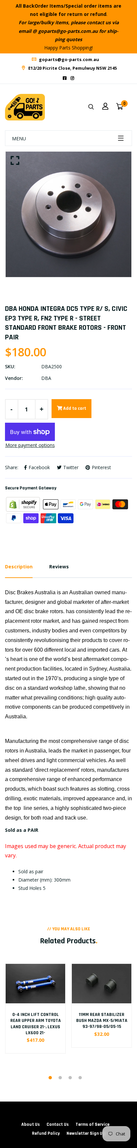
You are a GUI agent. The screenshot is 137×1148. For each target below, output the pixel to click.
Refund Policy (46, 1133)
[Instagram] (72, 78)
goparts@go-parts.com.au (68, 59)
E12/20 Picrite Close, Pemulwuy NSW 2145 (72, 68)
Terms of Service (92, 1124)
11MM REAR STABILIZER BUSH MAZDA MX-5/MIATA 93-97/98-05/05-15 (101, 1021)
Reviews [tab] (59, 566)
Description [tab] (19, 566)
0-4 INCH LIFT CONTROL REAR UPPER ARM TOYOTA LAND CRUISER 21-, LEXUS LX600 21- (35, 1024)
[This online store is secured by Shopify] (23, 504)
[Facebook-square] (64, 78)
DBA (46, 378)
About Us (30, 1124)
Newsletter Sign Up (86, 1133)
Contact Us (58, 1124)
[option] (68, 214)
